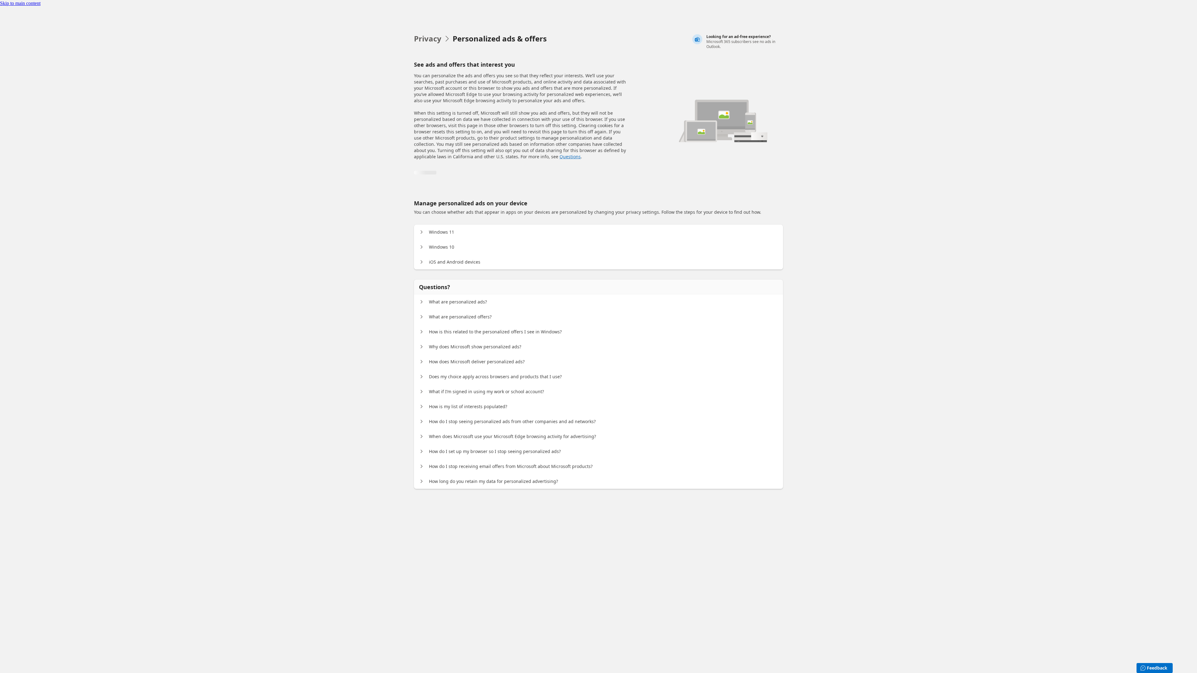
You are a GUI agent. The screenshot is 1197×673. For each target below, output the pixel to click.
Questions (570, 157)
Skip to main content (20, 3)
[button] (421, 232)
